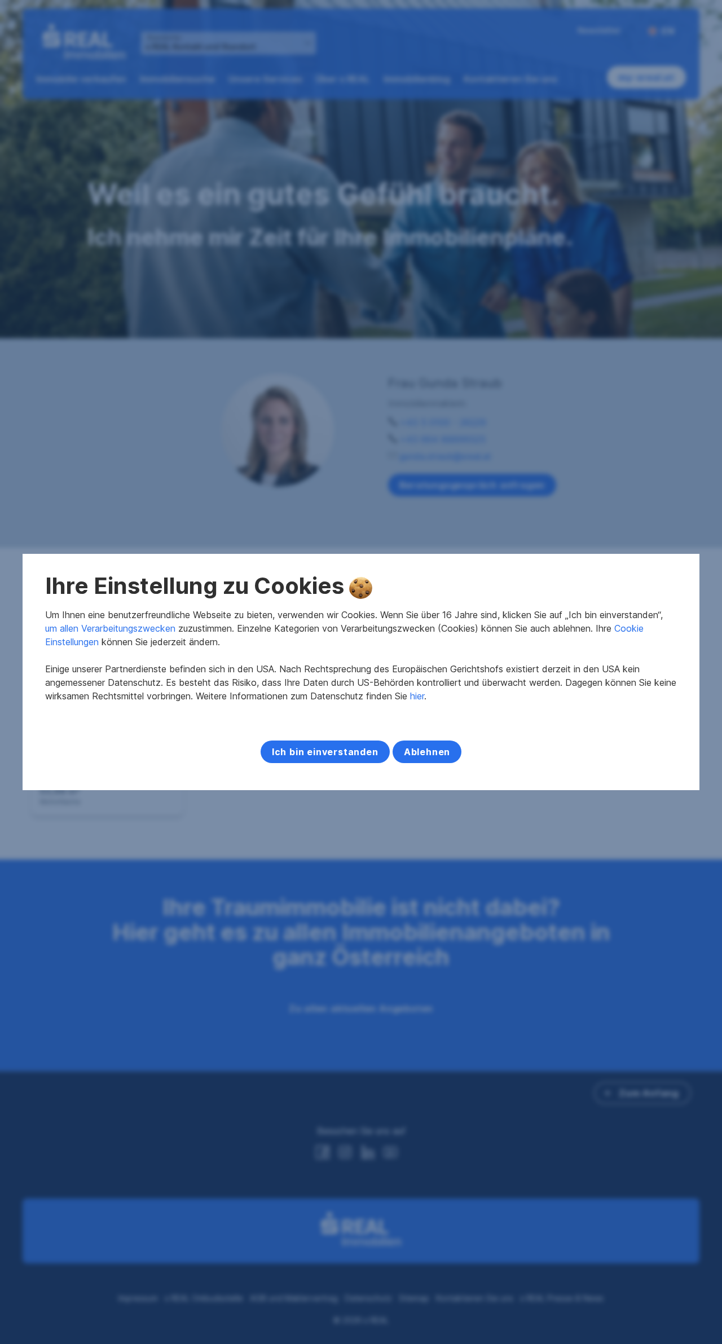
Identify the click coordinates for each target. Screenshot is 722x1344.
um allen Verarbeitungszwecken (110, 628)
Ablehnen (427, 751)
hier (417, 696)
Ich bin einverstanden (325, 751)
